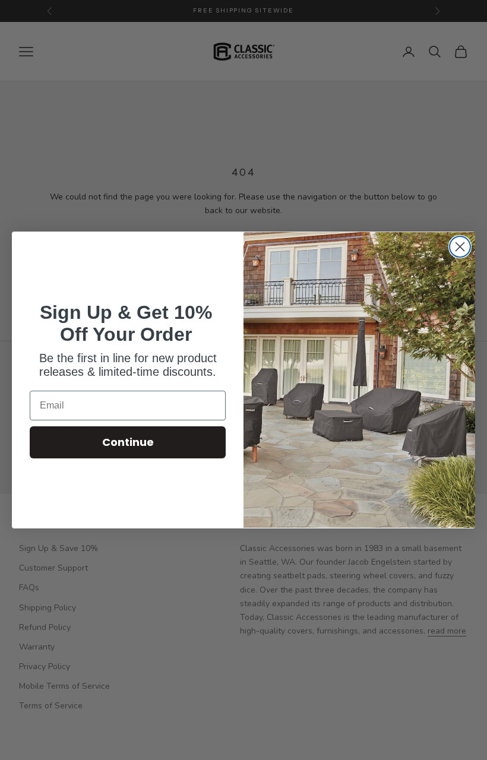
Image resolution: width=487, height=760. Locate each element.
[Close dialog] (460, 246)
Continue (128, 442)
